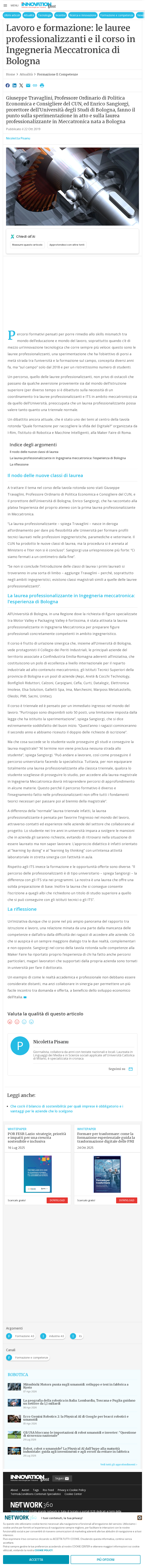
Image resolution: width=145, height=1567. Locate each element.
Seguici (60, 1478)
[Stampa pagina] (42, 85)
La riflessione (19, 464)
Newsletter (134, 15)
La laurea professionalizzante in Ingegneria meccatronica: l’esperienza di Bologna (68, 458)
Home (10, 74)
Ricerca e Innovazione (73, 15)
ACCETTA (36, 1559)
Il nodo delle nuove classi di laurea (34, 452)
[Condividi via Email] (28, 85)
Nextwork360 (20, 1511)
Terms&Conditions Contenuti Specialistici (36, 1494)
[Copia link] (35, 85)
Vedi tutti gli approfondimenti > (118, 1464)
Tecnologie (35, 15)
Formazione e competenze (107, 15)
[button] (11, 5)
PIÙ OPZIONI (105, 1559)
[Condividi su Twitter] (21, 85)
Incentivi (51, 15)
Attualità (19, 15)
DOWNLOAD (57, 1200)
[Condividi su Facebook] (8, 85)
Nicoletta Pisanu (18, 138)
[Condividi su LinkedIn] (14, 85)
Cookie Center (73, 1494)
